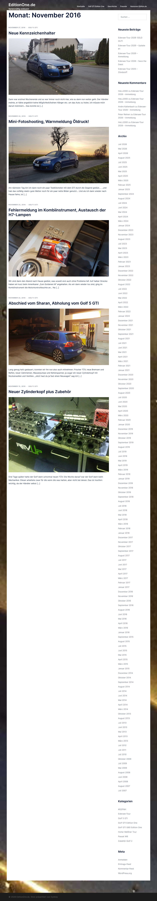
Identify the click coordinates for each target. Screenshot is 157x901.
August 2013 (124, 718)
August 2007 (124, 786)
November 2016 (125, 596)
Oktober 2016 (124, 600)
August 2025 (124, 158)
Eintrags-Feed (124, 864)
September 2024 (126, 194)
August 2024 (124, 198)
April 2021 (123, 356)
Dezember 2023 (125, 230)
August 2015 (124, 641)
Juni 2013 (122, 727)
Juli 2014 (122, 691)
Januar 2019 (124, 478)
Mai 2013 (122, 732)
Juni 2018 (122, 510)
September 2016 (125, 605)
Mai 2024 (122, 212)
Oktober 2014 (124, 677)
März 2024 (123, 221)
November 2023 (125, 234)
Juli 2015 (122, 646)
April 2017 (122, 573)
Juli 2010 (122, 754)
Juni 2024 (122, 207)
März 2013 (123, 741)
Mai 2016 (122, 618)
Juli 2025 (122, 162)
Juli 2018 (122, 506)
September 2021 (125, 334)
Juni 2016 (122, 614)
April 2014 (123, 704)
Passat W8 (123, 836)
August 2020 (124, 393)
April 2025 (123, 176)
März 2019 (123, 469)
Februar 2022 (124, 311)
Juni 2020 (122, 402)
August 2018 (124, 501)
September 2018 (125, 497)
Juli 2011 (122, 750)
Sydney (54, 897)
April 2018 (123, 519)
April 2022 (123, 302)
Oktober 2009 (124, 759)
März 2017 (123, 578)
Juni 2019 (122, 456)
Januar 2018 (124, 533)
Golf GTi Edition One (96, 6)
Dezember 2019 (125, 429)
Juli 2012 (122, 745)
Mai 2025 (122, 171)
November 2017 (125, 542)
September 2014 (125, 682)
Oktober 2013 (124, 713)
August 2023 (124, 239)
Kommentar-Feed (126, 868)
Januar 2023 (124, 266)
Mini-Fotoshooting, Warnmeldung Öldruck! (49, 121)
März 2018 (123, 524)
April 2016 (123, 623)
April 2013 (123, 736)
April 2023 (123, 253)
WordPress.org (125, 873)
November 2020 (125, 379)
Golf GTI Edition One (127, 823)
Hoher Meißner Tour (127, 832)
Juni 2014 (122, 695)
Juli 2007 (122, 790)
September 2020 (126, 388)
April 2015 (123, 659)
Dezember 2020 (125, 374)
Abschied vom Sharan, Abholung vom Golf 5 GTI (54, 303)
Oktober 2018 (124, 492)
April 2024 (123, 216)
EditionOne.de (22, 4)
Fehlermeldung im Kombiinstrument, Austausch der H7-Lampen (57, 212)
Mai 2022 (122, 298)
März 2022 (123, 307)
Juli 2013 (122, 723)
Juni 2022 (122, 293)
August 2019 (124, 447)
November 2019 (125, 433)
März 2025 (123, 180)
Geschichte (112, 6)
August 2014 (124, 686)
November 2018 (125, 487)
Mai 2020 (122, 406)
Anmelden (122, 859)
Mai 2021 (122, 352)
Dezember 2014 (125, 673)
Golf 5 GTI (33, 27)
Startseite (81, 6)
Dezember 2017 (125, 537)
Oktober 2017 (124, 546)
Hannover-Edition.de (138, 6)
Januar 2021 (124, 370)
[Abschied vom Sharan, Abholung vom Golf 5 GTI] (59, 336)
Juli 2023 (122, 243)
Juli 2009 (122, 763)
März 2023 (123, 257)
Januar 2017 (123, 587)
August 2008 (124, 772)
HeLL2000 (123, 91)
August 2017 (124, 555)
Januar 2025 (124, 189)
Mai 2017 (122, 569)
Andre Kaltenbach (126, 106)
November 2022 (125, 275)
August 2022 (124, 284)
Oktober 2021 (124, 329)
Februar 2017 (124, 582)
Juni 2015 (122, 650)
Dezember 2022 (125, 271)
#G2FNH (122, 809)
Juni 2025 (122, 167)
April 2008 (123, 781)
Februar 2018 (124, 528)
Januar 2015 (124, 668)
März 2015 (123, 664)
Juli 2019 (122, 451)
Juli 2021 (122, 343)
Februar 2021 (124, 365)
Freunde (123, 6)
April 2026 (123, 153)
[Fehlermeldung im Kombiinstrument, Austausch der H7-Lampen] (59, 248)
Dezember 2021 (125, 320)
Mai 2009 (122, 768)
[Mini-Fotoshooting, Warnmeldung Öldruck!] (59, 155)
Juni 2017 (122, 564)
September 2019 (125, 442)
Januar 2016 (124, 632)
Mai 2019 (122, 460)
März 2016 (123, 628)
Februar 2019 (124, 474)
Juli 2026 (122, 144)
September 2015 (125, 637)
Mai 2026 (122, 148)
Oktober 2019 (124, 438)
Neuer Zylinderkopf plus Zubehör (40, 391)
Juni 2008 (122, 777)
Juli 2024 (122, 203)
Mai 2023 (122, 248)
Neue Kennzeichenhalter (32, 33)
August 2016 (124, 610)
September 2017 (125, 551)
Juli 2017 (122, 560)
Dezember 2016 (125, 591)
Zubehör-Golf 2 (125, 841)
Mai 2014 (122, 700)
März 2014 (123, 709)
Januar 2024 (124, 225)
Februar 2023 (124, 261)
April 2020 (123, 411)
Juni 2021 (122, 347)
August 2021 (124, 338)
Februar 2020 (124, 420)
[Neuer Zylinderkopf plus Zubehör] (59, 434)
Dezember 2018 (125, 483)
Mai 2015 (122, 655)
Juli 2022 (122, 289)
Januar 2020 (124, 424)
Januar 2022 (124, 316)
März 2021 (123, 361)
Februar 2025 (124, 185)
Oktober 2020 (124, 384)
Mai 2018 (122, 515)
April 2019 (123, 465)
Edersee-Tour (124, 814)
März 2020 (123, 415)
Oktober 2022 (124, 280)
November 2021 (125, 325)
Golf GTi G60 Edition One (130, 827)
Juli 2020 (122, 397)
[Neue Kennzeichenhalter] (59, 66)
